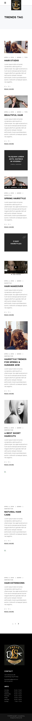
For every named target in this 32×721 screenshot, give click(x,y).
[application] (16, 187)
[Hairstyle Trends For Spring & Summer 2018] (16, 335)
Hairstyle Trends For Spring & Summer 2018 (15, 362)
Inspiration (8, 356)
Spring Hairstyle (15, 198)
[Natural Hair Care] (16, 486)
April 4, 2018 (9, 57)
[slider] (25, 187)
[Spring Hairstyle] (16, 183)
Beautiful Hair (13, 115)
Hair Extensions (14, 583)
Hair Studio (11, 60)
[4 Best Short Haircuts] (16, 412)
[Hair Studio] (16, 47)
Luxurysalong (20, 716)
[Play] (6, 187)
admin (19, 57)
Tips (26, 57)
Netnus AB (19, 717)
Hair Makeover (13, 286)
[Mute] (21, 187)
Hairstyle (8, 195)
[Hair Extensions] (16, 561)
